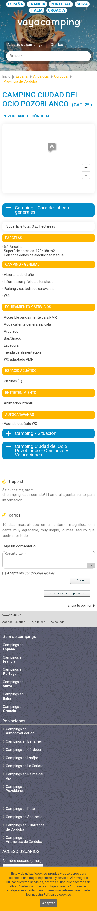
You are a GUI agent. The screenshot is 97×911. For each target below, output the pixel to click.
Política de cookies (57, 894)
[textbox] (48, 56)
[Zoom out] (86, 175)
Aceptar (48, 903)
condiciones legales (39, 573)
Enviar (80, 580)
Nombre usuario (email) (22, 861)
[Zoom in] (86, 167)
